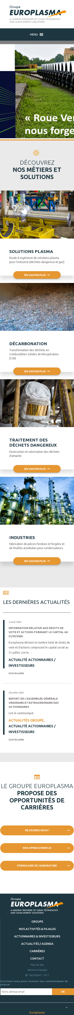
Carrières (37, 951)
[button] (34, 34)
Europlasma (37, 1012)
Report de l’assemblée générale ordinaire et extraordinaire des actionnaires (34, 702)
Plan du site (37, 964)
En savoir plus (35, 275)
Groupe (37, 921)
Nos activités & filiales (37, 929)
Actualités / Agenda (37, 943)
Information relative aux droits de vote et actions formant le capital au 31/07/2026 (38, 632)
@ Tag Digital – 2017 (37, 975)
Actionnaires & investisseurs (37, 936)
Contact (37, 958)
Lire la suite (17, 673)
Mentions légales (37, 970)
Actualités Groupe (26, 720)
